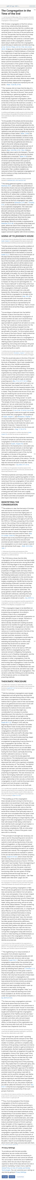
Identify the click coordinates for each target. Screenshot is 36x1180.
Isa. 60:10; (4, 998)
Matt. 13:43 (24, 133)
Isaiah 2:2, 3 (5, 254)
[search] (33, 2)
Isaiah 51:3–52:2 (16, 795)
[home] (2, 2)
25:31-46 (23, 180)
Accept (5, 1177)
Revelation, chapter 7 (19, 353)
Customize (20, 1177)
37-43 (19, 85)
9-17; (21, 381)
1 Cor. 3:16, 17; (18, 410)
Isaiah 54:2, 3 (13, 960)
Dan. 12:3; (10, 150)
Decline (11, 1177)
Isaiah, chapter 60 (17, 444)
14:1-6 (25, 381)
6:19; (24, 410)
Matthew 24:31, (11, 180)
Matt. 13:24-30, (12, 85)
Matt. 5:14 (23, 156)
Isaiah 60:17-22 (11, 688)
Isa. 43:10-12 (30, 598)
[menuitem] (2, 2)
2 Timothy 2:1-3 (30, 969)
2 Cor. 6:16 (29, 410)
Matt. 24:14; (26, 546)
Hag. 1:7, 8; (18, 429)
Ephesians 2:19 (19, 202)
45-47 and (18, 180)
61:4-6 (10, 998)
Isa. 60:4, (19, 465)
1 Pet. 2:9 (23, 150)
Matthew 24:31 (6, 186)
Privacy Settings (21, 1172)
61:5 (27, 465)
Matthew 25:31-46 (7, 223)
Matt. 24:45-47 (10, 536)
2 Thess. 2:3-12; (15, 47)
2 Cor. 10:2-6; (6, 47)
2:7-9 (24, 429)
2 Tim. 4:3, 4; (24, 47)
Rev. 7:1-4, (16, 381)
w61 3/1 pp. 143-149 (13, 6)
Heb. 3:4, (25, 296)
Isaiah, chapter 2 (5, 241)
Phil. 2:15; (17, 150)
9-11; (24, 465)
